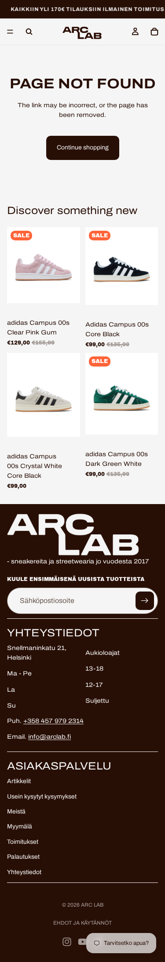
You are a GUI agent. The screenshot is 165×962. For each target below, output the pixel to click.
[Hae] (29, 31)
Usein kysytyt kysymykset (42, 796)
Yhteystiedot (24, 872)
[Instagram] (67, 942)
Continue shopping (83, 147)
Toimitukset (22, 842)
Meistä (16, 811)
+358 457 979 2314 (53, 721)
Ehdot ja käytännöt (82, 923)
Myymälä (19, 827)
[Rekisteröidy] (145, 601)
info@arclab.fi (49, 736)
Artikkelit (19, 781)
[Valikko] (10, 32)
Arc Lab (92, 905)
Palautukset (23, 856)
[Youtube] (82, 942)
